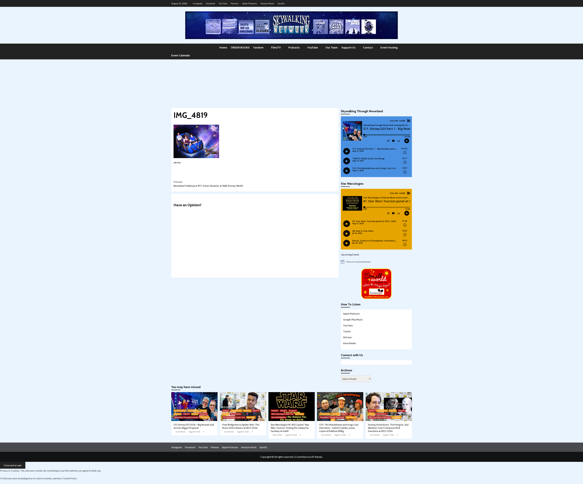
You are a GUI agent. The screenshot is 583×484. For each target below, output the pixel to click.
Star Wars (204, 417)
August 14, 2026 (291, 435)
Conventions (193, 411)
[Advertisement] (291, 82)
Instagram (198, 3)
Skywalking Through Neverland (186, 417)
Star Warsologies (278, 417)
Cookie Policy (69, 478)
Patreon (235, 3)
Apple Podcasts (249, 3)
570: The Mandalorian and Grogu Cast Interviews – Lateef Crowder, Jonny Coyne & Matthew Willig (338, 428)
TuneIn (347, 331)
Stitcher (347, 337)
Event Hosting (389, 47)
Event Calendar (180, 55)
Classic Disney (180, 411)
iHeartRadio (349, 343)
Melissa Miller (277, 435)
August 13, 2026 (340, 435)
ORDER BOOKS (240, 47)
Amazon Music (267, 3)
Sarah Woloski (181, 432)
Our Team (332, 47)
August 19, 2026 (194, 432)
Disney (203, 411)
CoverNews (301, 456)
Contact (368, 47)
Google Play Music (353, 319)
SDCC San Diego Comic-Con (234, 417)
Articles (226, 411)
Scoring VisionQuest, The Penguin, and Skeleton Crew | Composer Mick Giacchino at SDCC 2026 (388, 428)
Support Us (348, 47)
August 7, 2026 (388, 435)
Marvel (194, 414)
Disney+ (177, 414)
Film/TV (276, 47)
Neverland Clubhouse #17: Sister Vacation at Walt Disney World (208, 183)
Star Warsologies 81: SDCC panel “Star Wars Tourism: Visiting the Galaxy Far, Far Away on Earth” (290, 428)
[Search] (410, 47)
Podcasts (294, 47)
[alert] (376, 262)
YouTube (223, 3)
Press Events (236, 414)
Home (223, 47)
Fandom (258, 47)
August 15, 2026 (243, 432)
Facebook (210, 3)
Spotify (281, 3)
